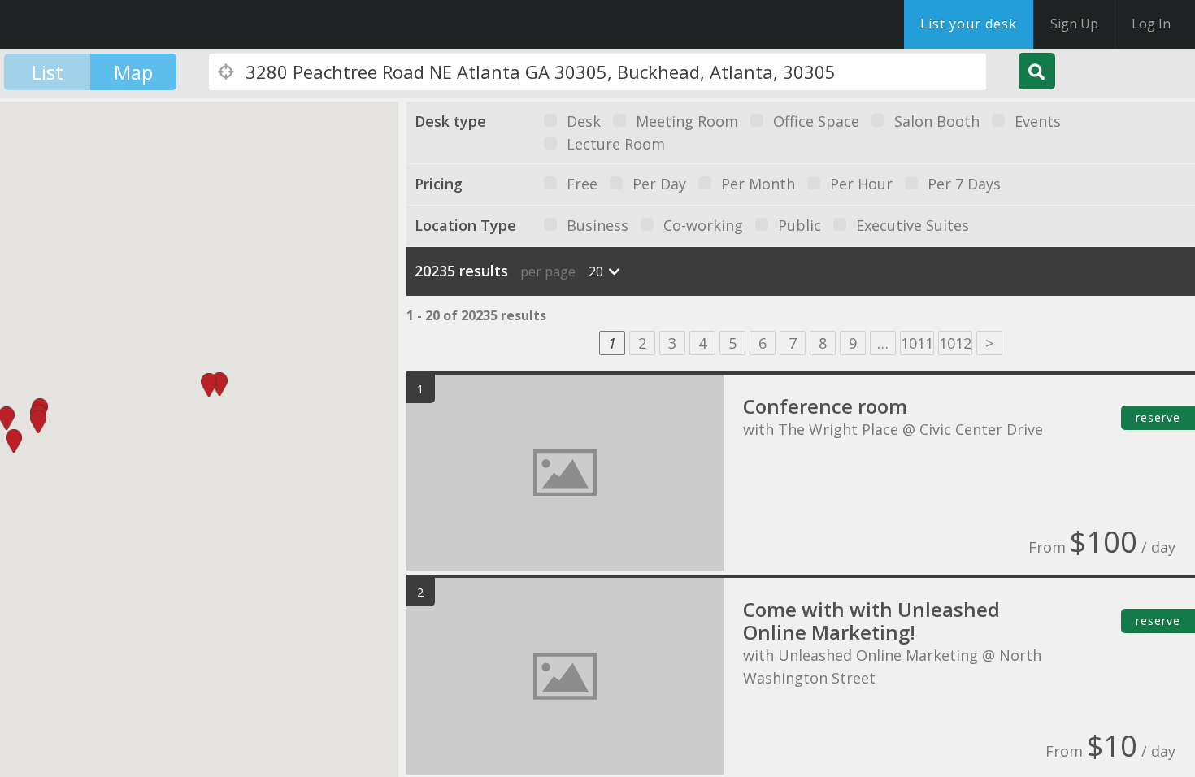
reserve (1158, 417)
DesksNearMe (113, 24)
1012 (955, 343)
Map (133, 72)
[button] (219, 384)
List (47, 72)
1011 (917, 343)
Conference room (825, 406)
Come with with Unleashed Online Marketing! (871, 620)
